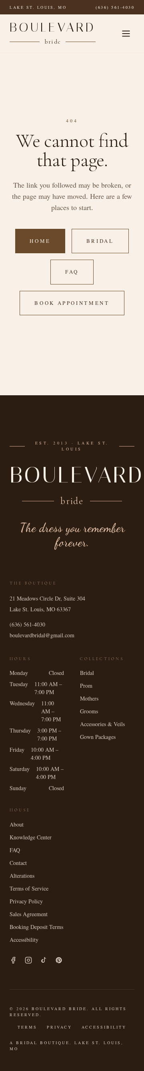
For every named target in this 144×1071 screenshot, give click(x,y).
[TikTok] (43, 960)
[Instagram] (28, 960)
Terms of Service (29, 888)
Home (40, 240)
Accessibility (24, 939)
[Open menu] (126, 33)
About (17, 824)
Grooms (89, 711)
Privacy (59, 1027)
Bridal (100, 240)
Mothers (89, 698)
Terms (27, 1027)
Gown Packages (98, 737)
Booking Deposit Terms (36, 927)
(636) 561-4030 (115, 7)
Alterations (22, 875)
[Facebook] (13, 960)
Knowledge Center (31, 837)
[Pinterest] (58, 960)
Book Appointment (71, 302)
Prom (86, 685)
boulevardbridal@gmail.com (42, 635)
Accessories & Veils (102, 724)
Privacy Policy (26, 901)
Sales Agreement (29, 914)
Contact (18, 863)
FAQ (72, 271)
